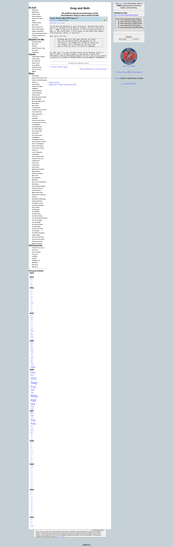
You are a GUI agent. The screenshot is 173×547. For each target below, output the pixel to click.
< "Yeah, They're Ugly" (58, 67)
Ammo (117, 78)
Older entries (54, 82)
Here (122, 3)
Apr (31, 281)
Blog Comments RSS (67, 85)
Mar (32, 283)
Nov (32, 292)
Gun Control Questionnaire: (126, 15)
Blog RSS (53, 85)
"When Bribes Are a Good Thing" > (93, 69)
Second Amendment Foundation (128, 72)
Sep (32, 275)
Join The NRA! (129, 66)
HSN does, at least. (58, 23)
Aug (32, 296)
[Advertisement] (76, 73)
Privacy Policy (60, 536)
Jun (32, 300)
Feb (32, 286)
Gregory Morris (54, 20)
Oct (31, 294)
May (32, 279)
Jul (31, 298)
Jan (32, 311)
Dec (32, 290)
